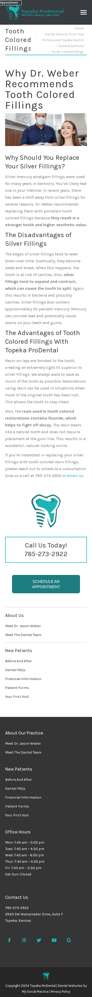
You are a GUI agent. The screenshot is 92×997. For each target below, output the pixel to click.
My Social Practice (35, 991)
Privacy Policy (60, 991)
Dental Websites (70, 986)
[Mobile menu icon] (83, 12)
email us (75, 475)
